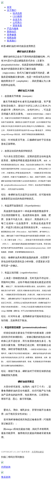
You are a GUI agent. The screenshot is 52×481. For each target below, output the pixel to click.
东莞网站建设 (38, 452)
